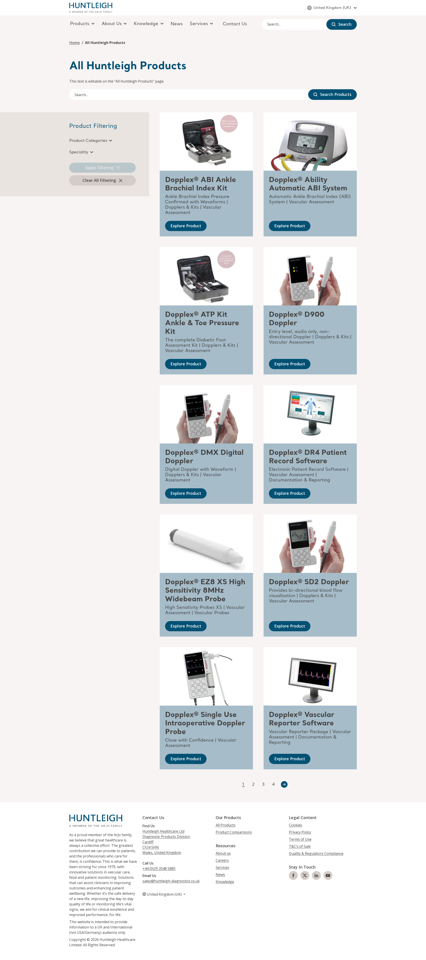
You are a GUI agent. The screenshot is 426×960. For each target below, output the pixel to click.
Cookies (295, 825)
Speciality (78, 152)
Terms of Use (300, 839)
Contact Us (235, 24)
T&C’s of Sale (300, 846)
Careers (222, 860)
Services (222, 867)
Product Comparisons (234, 832)
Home (74, 42)
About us (223, 853)
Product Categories (88, 141)
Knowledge (225, 881)
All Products (225, 825)
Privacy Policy (300, 832)
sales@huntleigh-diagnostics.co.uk (171, 881)
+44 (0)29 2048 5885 (159, 868)
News (177, 24)
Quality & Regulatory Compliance (316, 853)
